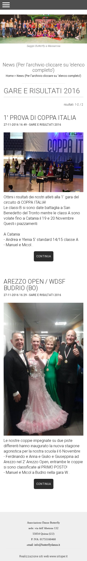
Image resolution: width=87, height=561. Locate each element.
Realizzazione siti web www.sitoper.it (43, 556)
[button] (6, 5)
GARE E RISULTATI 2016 (45, 124)
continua (43, 256)
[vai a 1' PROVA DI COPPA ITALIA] (43, 162)
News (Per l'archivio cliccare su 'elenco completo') (49, 76)
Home (10, 76)
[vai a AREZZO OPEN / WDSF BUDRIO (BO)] (43, 369)
